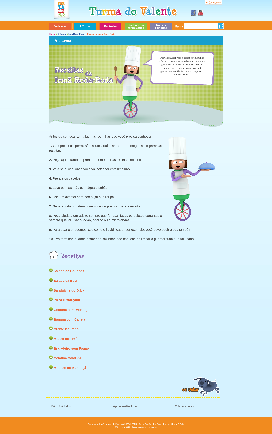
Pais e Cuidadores (79, 403)
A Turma (85, 26)
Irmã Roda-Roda (76, 34)
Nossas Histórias (161, 26)
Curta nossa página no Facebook (193, 12)
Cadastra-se (213, 2)
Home (52, 34)
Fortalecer (60, 26)
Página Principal (136, 10)
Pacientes (110, 26)
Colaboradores (190, 403)
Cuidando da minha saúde (135, 26)
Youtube (200, 12)
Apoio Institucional (135, 403)
